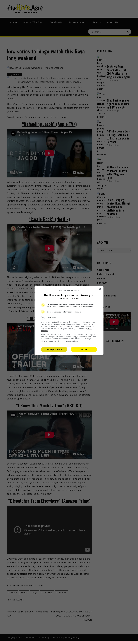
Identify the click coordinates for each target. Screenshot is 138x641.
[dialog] (69, 320)
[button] (69, 317)
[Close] (100, 289)
